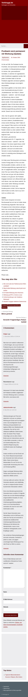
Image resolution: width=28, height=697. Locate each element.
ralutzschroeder (8, 407)
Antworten (6, 375)
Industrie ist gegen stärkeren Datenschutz (14, 301)
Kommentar (7, 567)
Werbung (4, 307)
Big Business (5, 57)
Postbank (4, 305)
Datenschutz (6, 688)
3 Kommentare (5, 60)
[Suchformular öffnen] (14, 13)
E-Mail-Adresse (7, 599)
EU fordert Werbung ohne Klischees (13, 292)
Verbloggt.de (7, 3)
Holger (5, 334)
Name (5, 592)
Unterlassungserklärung (14, 305)
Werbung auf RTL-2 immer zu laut (12, 295)
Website (5, 607)
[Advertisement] (14, 32)
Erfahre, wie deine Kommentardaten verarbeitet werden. (12, 625)
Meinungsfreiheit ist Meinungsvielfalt (12, 690)
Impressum (6, 686)
